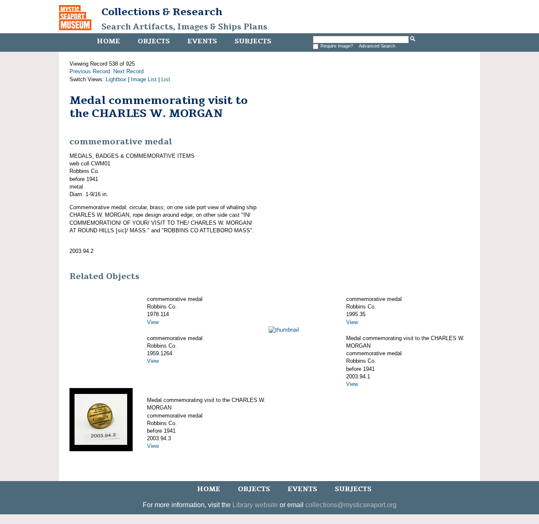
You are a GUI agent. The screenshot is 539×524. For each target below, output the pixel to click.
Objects (154, 41)
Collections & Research (161, 12)
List (165, 79)
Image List (144, 79)
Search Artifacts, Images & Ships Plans (184, 26)
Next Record (128, 71)
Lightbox (116, 79)
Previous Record (89, 71)
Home (108, 41)
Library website (255, 504)
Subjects (253, 41)
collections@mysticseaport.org (351, 504)
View (153, 322)
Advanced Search (377, 45)
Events (202, 41)
